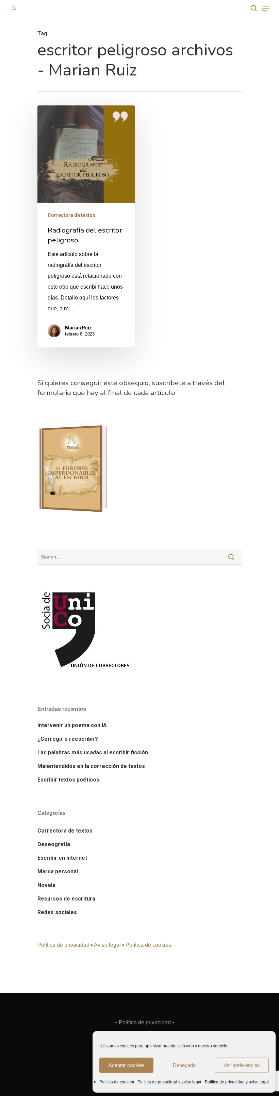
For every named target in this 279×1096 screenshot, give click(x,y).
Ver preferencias (242, 1065)
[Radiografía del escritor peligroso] (86, 226)
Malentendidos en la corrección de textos (91, 766)
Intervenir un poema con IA (72, 725)
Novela (46, 885)
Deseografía (53, 844)
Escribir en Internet (62, 858)
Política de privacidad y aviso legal (169, 1082)
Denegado (184, 1065)
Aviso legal (107, 945)
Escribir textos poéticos (68, 779)
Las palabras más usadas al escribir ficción (92, 752)
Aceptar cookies (127, 1065)
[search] (254, 8)
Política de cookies (116, 1082)
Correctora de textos (71, 215)
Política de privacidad (63, 945)
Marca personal (57, 871)
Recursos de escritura (66, 898)
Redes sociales (57, 912)
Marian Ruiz (78, 327)
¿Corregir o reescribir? (67, 739)
